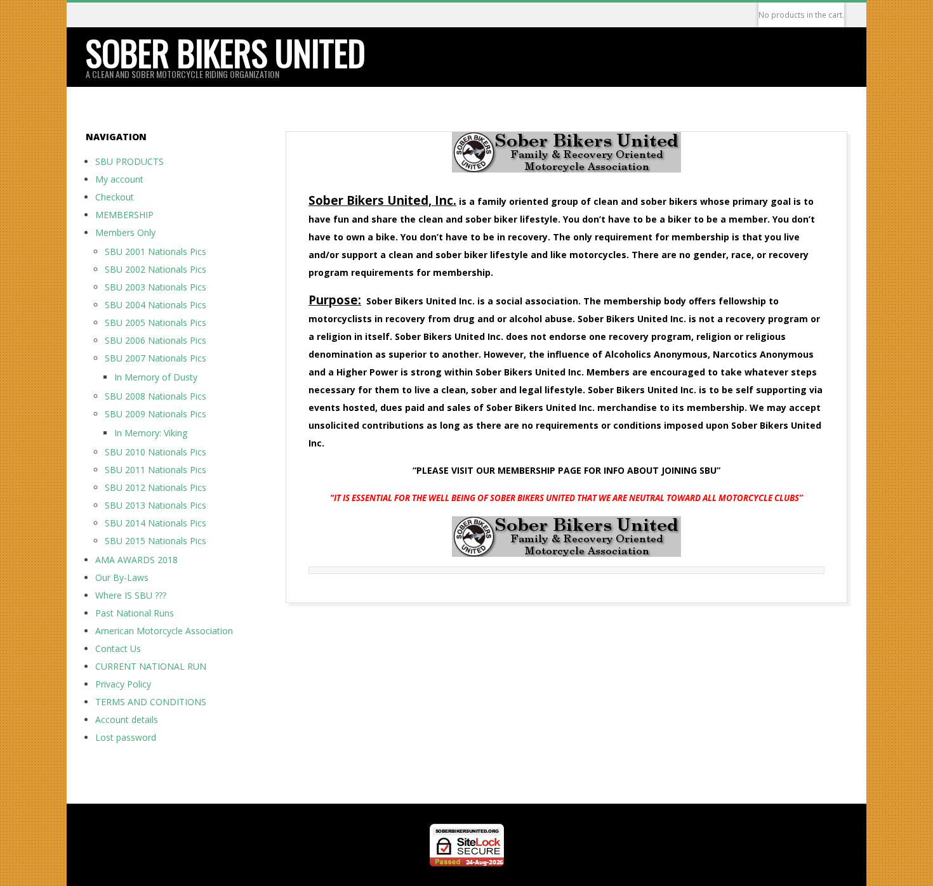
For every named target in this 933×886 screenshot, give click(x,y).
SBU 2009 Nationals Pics (155, 414)
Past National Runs (134, 613)
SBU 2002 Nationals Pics (155, 269)
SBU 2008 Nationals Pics (155, 396)
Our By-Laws (122, 577)
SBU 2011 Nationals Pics (155, 470)
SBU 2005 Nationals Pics (155, 322)
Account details (126, 719)
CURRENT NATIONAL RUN (150, 666)
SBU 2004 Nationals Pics (155, 305)
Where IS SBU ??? (130, 595)
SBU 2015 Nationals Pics (155, 541)
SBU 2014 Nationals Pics (155, 523)
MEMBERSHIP (124, 215)
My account (119, 179)
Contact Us (118, 648)
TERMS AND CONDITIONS (150, 702)
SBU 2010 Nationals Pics (155, 452)
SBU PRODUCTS (129, 161)
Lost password (125, 737)
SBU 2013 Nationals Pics (155, 505)
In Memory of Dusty (155, 377)
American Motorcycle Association (164, 631)
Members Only (125, 232)
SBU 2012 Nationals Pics (155, 487)
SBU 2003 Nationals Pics (155, 287)
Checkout (114, 197)
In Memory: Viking (150, 433)
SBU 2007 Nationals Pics (155, 358)
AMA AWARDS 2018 (136, 560)
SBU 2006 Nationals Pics (155, 340)
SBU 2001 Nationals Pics (155, 251)
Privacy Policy (123, 684)
